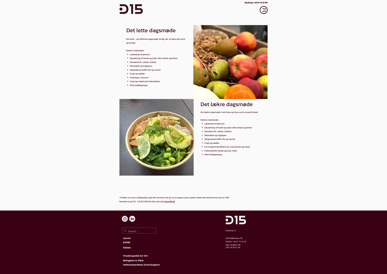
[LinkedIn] (132, 219)
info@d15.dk (169, 201)
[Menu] (264, 10)
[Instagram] (125, 219)
